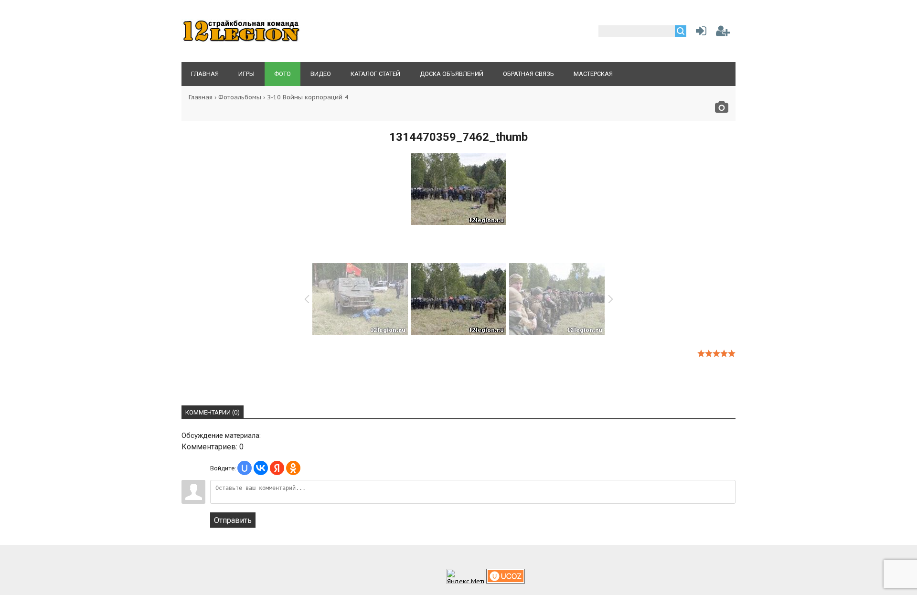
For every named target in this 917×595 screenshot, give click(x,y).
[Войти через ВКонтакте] (261, 468)
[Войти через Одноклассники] (293, 468)
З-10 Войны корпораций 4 (307, 97)
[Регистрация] (723, 32)
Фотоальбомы (239, 97)
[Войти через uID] (244, 468)
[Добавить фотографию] (721, 110)
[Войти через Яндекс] (277, 468)
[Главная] (241, 40)
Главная (201, 97)
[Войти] (699, 32)
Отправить (233, 520)
